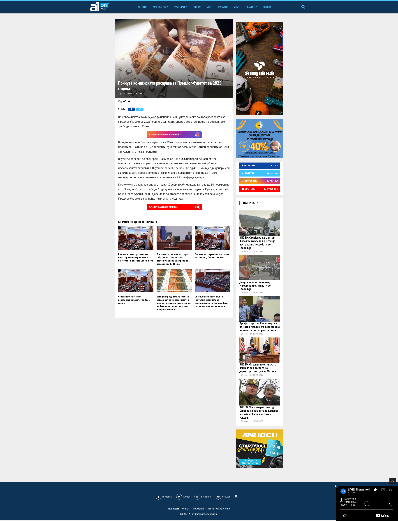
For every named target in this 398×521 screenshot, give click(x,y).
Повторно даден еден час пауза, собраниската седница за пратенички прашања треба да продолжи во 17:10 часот (173, 259)
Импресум (173, 508)
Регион (197, 7)
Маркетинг (199, 508)
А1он (126, 101)
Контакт (186, 508)
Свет (210, 7)
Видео (267, 7)
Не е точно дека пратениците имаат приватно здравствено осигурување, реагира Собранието (135, 257)
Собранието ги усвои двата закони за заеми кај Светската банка (212, 256)
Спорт (238, 7)
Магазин (223, 7)
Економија (180, 7)
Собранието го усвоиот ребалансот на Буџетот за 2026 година (134, 300)
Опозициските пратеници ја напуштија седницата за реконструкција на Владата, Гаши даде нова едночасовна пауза (211, 301)
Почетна (142, 7)
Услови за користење (219, 508)
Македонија (160, 7)
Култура (252, 7)
